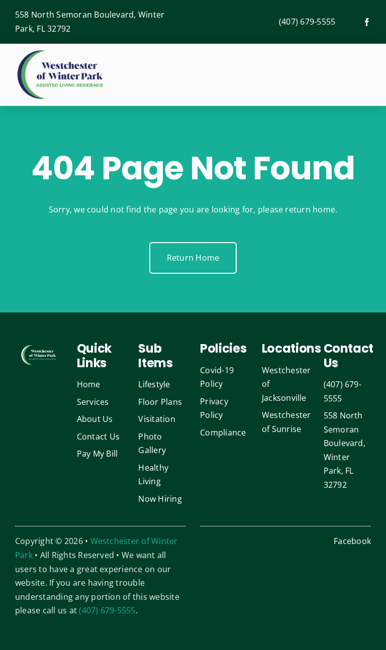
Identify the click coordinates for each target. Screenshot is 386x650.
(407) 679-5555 (307, 21)
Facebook (352, 541)
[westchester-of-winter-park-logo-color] (60, 51)
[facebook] (367, 22)
